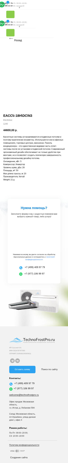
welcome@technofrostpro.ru (24, 394)
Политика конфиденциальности (24, 445)
